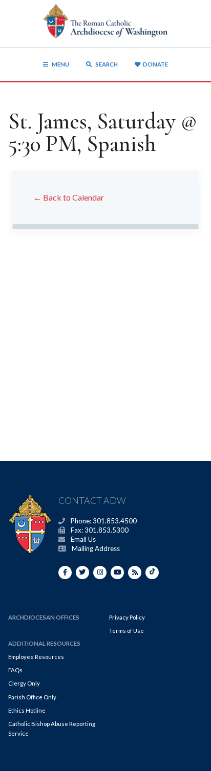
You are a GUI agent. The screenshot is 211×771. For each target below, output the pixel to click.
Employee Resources (36, 656)
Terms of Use (126, 630)
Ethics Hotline (27, 710)
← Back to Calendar (68, 197)
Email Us (83, 539)
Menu (60, 64)
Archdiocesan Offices (43, 617)
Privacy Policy (127, 617)
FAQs (15, 670)
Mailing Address (96, 548)
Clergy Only (24, 683)
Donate (155, 64)
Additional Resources (44, 643)
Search (106, 64)
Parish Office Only (32, 697)
